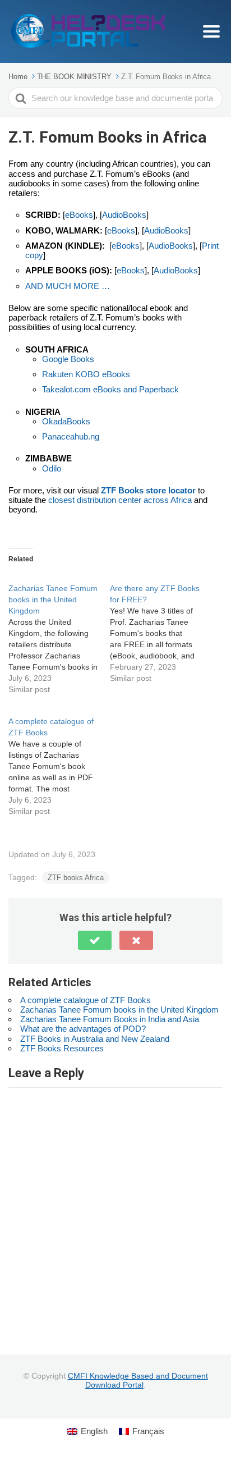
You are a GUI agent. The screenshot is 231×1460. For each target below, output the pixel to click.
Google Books (68, 359)
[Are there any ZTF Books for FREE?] (160, 627)
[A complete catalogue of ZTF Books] (59, 760)
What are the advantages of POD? (83, 1028)
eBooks (79, 214)
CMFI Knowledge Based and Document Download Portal (138, 1380)
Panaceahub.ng (70, 436)
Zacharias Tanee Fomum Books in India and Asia (109, 1019)
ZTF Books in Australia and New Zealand (94, 1038)
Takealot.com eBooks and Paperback (110, 389)
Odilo (51, 468)
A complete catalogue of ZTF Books (85, 1000)
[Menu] (211, 31)
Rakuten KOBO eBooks (86, 374)
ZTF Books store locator (148, 490)
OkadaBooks (66, 421)
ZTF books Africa (76, 877)
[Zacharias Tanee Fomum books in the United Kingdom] (59, 632)
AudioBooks (124, 214)
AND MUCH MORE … (67, 286)
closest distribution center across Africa (120, 500)
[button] (95, 940)
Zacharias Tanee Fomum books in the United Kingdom (119, 1009)
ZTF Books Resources (62, 1048)
